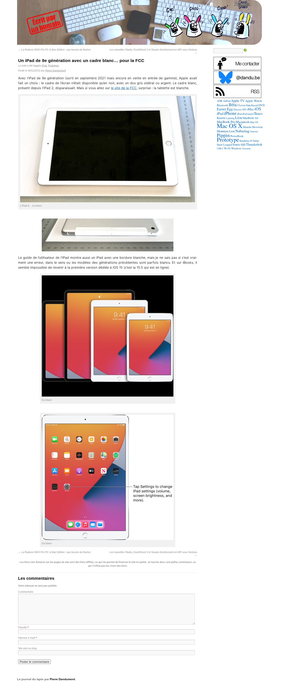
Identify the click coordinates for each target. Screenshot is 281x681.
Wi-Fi (227, 148)
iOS (257, 109)
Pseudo (22, 627)
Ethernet (237, 109)
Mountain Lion (226, 131)
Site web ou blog (27, 648)
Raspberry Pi (246, 140)
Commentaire (25, 591)
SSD (243, 144)
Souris (236, 144)
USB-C (220, 148)
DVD (262, 105)
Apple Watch (253, 101)
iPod (239, 113)
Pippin (223, 135)
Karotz (221, 118)
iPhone (230, 113)
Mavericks (257, 127)
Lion (238, 117)
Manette (247, 127)
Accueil (243, 4)
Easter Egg (225, 108)
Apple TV (238, 100)
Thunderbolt (254, 144)
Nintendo (254, 131)
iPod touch (247, 113)
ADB (219, 101)
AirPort (226, 100)
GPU (244, 109)
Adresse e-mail (26, 637)
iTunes (258, 113)
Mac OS (254, 122)
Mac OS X (229, 126)
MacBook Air (250, 118)
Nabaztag (242, 130)
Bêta (233, 104)
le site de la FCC (124, 88)
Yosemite (246, 148)
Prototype (53, 65)
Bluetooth (222, 105)
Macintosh (242, 122)
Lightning (230, 118)
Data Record (252, 105)
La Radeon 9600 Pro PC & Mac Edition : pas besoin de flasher (54, 49)
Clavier (241, 105)
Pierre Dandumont (55, 70)
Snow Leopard (224, 144)
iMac (250, 109)
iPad (44, 65)
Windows (236, 148)
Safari (256, 140)
